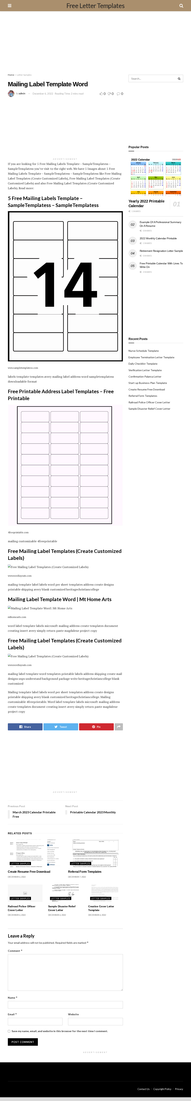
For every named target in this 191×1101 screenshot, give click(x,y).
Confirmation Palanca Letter (145, 376)
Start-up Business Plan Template (148, 382)
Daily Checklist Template (143, 363)
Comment (15, 950)
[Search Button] (179, 78)
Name (13, 997)
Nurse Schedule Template (144, 350)
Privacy (179, 1089)
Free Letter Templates (95, 5)
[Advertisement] (95, 43)
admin (22, 93)
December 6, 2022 (43, 93)
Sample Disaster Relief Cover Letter (149, 408)
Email (12, 1014)
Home (11, 74)
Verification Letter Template (145, 370)
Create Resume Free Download (29, 871)
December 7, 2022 (77, 877)
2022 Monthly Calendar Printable (158, 238)
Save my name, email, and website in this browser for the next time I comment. (60, 1031)
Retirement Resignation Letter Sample (161, 250)
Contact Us (143, 1089)
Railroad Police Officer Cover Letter (149, 402)
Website (73, 1014)
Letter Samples (24, 74)
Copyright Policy (162, 1089)
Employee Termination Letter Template (151, 357)
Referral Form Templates (84, 871)
